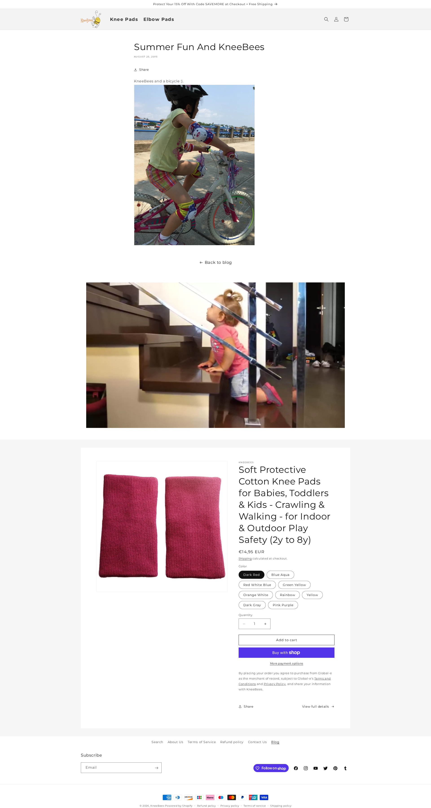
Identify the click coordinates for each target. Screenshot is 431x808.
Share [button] (144, 70)
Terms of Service (202, 742)
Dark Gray (252, 605)
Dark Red (251, 575)
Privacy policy (229, 805)
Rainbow (287, 595)
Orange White (255, 595)
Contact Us (257, 742)
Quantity (245, 615)
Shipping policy (281, 805)
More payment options (286, 663)
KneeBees (157, 805)
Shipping (245, 558)
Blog (275, 742)
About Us (175, 742)
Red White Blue (257, 585)
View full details (315, 707)
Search (157, 742)
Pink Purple (283, 605)
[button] (326, 19)
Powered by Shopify (179, 805)
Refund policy (232, 742)
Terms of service (255, 805)
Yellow (312, 595)
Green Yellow (294, 585)
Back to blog (218, 262)
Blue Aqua (280, 575)
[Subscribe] (156, 768)
